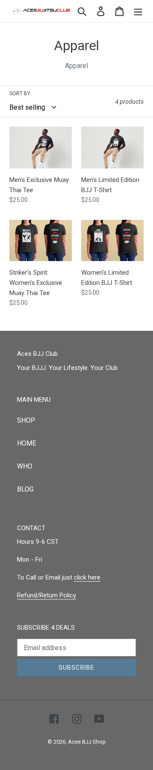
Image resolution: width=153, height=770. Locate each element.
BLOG (25, 489)
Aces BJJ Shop (87, 742)
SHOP (26, 420)
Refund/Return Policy (46, 595)
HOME (26, 443)
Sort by (19, 94)
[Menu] (138, 11)
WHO (24, 466)
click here (87, 577)
